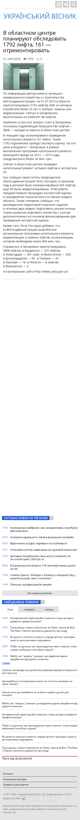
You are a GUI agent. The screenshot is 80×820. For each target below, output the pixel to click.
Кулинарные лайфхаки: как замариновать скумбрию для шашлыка (44, 529)
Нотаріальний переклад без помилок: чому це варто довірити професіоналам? (42, 619)
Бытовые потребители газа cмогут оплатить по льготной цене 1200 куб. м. (40, 557)
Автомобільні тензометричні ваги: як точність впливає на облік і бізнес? (37, 682)
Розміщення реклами (15, 779)
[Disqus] (40, 334)
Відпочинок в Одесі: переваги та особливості (38, 543)
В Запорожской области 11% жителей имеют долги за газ (42, 567)
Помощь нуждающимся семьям (31, 584)
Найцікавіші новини (21, 602)
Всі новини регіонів (39, 593)
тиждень (29, 609)
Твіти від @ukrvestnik (17, 758)
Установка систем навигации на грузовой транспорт (43, 550)
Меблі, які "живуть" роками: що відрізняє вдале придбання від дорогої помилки (38, 657)
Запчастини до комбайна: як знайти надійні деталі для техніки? (35, 693)
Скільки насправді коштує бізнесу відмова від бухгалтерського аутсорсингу (39, 671)
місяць (49, 609)
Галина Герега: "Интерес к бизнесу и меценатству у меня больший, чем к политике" (42, 576)
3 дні (10, 609)
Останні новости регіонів (25, 518)
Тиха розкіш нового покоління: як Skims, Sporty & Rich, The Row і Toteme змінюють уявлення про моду (42, 629)
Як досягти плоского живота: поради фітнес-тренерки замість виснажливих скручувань (42, 638)
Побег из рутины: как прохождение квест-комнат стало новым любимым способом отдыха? (43, 648)
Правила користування (16, 784)
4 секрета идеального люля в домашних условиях (42, 537)
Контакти (8, 773)
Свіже (6, 663)
